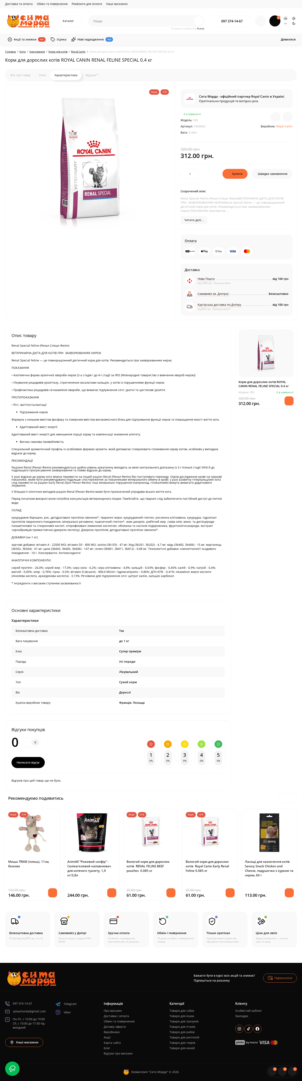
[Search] (189, 20)
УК (285, 18)
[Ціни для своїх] (274, 929)
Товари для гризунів (183, 1021)
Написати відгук (28, 762)
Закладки (241, 1016)
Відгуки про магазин (118, 1053)
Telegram (70, 1004)
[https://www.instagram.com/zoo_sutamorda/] (239, 1029)
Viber (67, 1012)
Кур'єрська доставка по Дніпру (219, 305)
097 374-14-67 (232, 21)
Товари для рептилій (184, 1037)
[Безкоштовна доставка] (27, 929)
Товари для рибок (182, 1032)
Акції (107, 1037)
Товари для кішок (181, 1016)
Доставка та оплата (19, 4)
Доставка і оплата (116, 1016)
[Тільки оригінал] (225, 929)
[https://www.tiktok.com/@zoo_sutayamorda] (248, 1029)
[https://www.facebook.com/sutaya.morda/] (257, 1029)
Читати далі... (194, 220)
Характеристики (65, 75)
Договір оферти (115, 1027)
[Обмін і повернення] (175, 929)
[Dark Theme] (294, 23)
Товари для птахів (182, 1027)
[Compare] (276, 117)
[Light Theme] (294, 18)
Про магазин (113, 1011)
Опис (42, 75)
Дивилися (288, 39)
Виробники (112, 1032)
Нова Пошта (206, 279)
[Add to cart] (52, 892)
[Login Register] (260, 21)
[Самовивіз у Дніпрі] (77, 929)
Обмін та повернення (52, 4)
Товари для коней (182, 1048)
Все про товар (20, 75)
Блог (107, 1048)
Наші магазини (117, 4)
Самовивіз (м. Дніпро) (213, 294)
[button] (283, 798)
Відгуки (92, 75)
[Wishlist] (288, 117)
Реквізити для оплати (87, 4)
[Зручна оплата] (126, 929)
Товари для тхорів (182, 1043)
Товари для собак (181, 1011)
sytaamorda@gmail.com (29, 1011)
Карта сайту (112, 1043)
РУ (285, 23)
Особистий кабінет (248, 1011)
